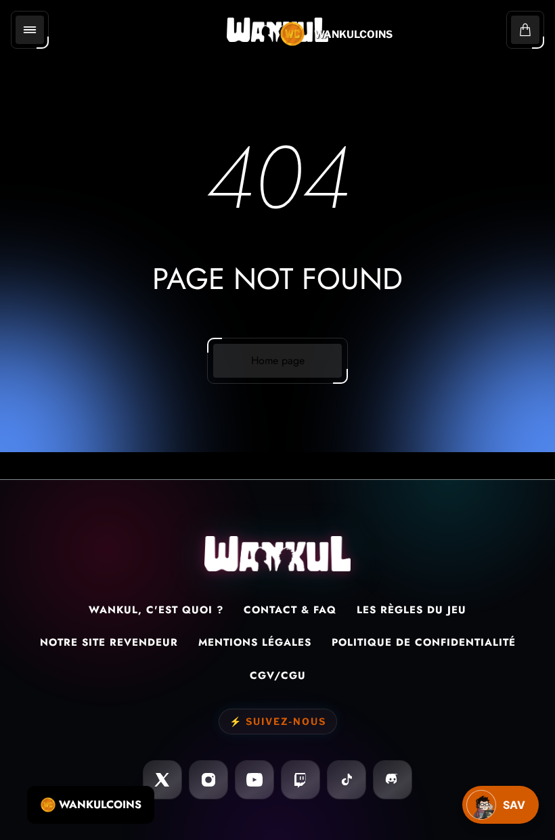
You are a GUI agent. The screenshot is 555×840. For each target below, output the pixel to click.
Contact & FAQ (290, 609)
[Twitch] (300, 779)
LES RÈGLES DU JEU (411, 609)
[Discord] (392, 779)
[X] (162, 779)
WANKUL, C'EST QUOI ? (156, 609)
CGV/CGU (278, 675)
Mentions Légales (254, 642)
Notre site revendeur (109, 642)
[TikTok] (346, 779)
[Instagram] (208, 779)
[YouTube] (254, 779)
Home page (278, 360)
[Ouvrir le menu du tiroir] (30, 30)
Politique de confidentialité (424, 642)
